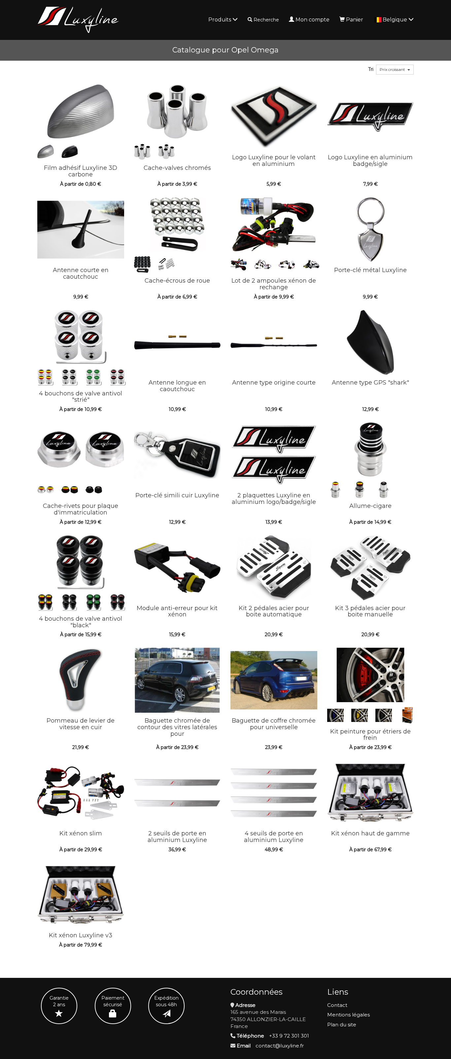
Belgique (395, 19)
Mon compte (312, 19)
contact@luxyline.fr (280, 1046)
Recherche (266, 20)
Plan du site (341, 1024)
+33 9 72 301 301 (289, 1036)
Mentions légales (348, 1015)
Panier (354, 19)
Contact (337, 1005)
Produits (220, 19)
